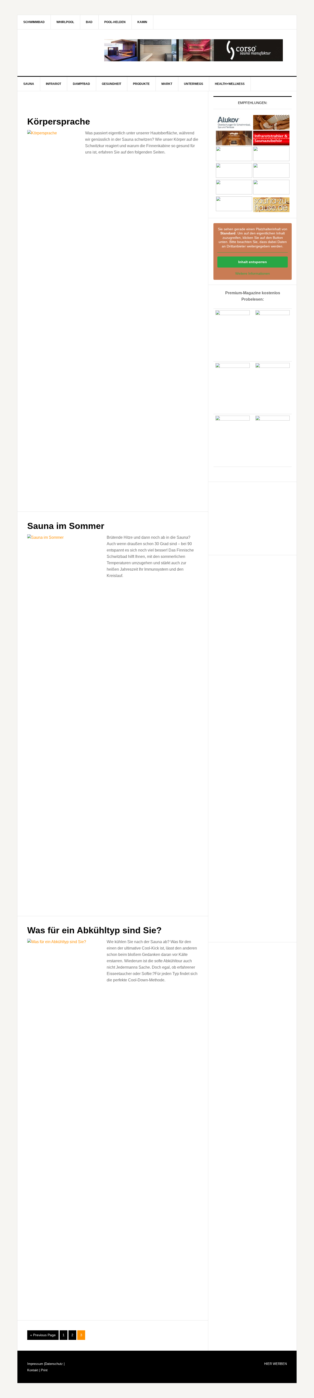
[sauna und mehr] (271, 176)
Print (44, 1370)
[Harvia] (271, 127)
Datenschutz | (55, 1364)
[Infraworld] (234, 210)
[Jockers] (234, 160)
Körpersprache (58, 121)
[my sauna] (271, 160)
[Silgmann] (234, 193)
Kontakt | (33, 1370)
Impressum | (36, 1364)
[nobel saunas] (234, 176)
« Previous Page (43, 1335)
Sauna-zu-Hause (59, 50)
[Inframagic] (271, 143)
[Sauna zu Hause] (271, 210)
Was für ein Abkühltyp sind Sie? (94, 930)
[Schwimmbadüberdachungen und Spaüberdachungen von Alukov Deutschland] (234, 127)
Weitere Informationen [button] (252, 273)
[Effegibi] (234, 143)
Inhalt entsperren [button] (252, 262)
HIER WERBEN (275, 1364)
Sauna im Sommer (65, 526)
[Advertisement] (250, 517)
